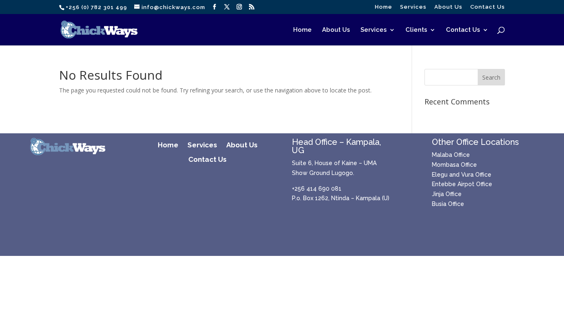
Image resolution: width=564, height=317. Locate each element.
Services (413, 7)
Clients (416, 30)
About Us (448, 7)
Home (383, 7)
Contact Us (487, 7)
